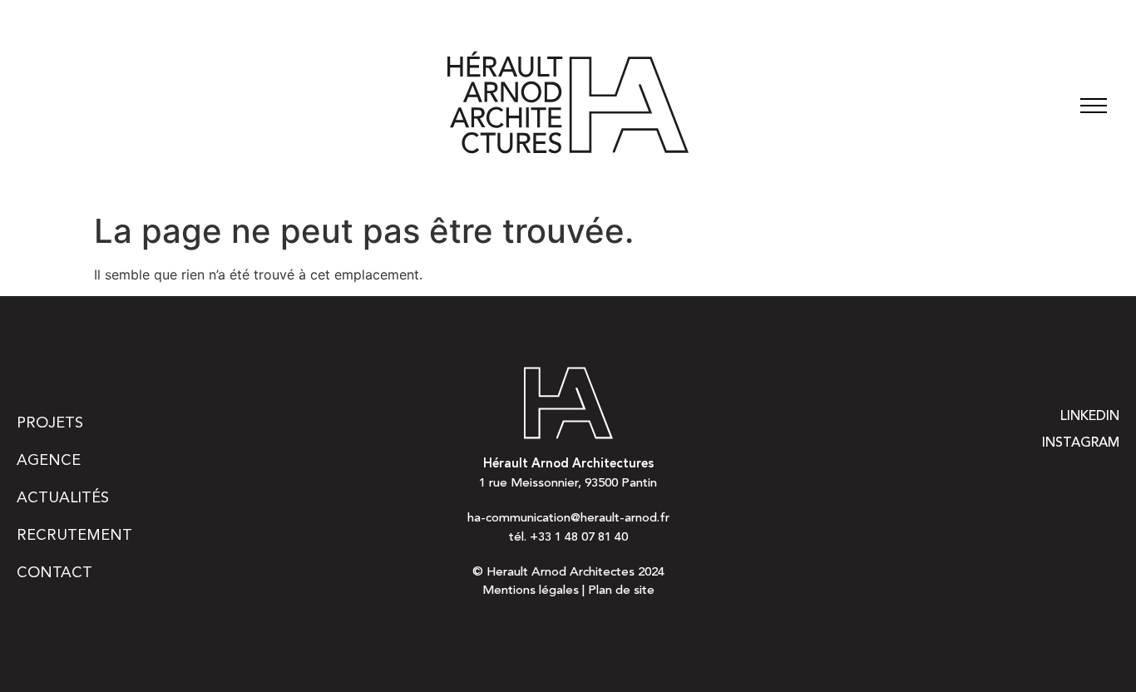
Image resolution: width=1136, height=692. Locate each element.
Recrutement (74, 535)
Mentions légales (530, 591)
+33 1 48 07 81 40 (579, 537)
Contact (54, 573)
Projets (50, 423)
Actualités (63, 498)
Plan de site (621, 591)
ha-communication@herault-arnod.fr (568, 518)
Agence (49, 460)
